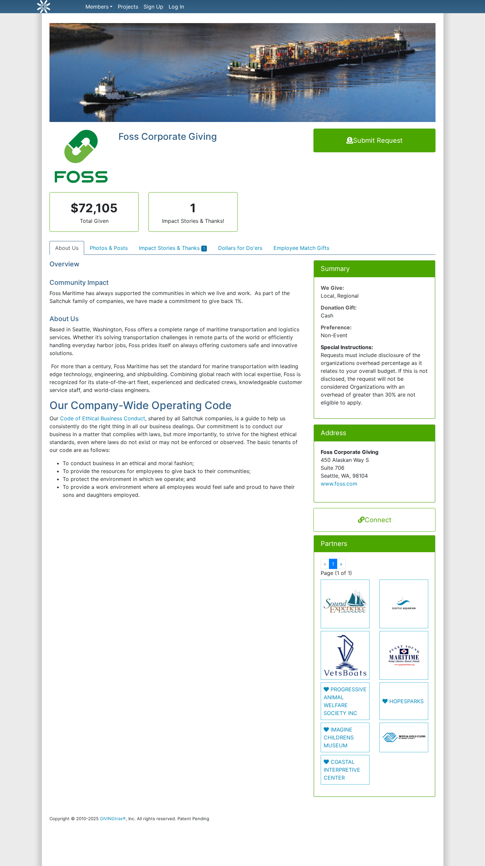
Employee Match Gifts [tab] (301, 248)
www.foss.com (339, 483)
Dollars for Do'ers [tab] (240, 248)
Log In (176, 6)
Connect (378, 520)
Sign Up (153, 6)
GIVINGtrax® (113, 818)
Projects (128, 6)
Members (97, 6)
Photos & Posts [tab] (109, 248)
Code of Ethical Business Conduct (102, 418)
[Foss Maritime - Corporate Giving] (242, 75)
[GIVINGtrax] (66, 6)
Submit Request (378, 140)
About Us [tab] (67, 248)
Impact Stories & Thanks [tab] (172, 248)
